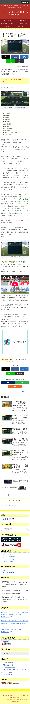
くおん (24, 623)
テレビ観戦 (5, 359)
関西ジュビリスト (8, 665)
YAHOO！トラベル (8, 559)
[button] (19, 61)
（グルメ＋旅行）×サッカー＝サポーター (15, 669)
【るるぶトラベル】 (9, 561)
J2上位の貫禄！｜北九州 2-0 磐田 (11, 629)
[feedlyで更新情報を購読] (22, 382)
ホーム (4, 361)
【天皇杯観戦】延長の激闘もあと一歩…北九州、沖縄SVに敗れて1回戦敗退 (15, 592)
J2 (11, 359)
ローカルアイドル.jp (9, 674)
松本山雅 (11, 361)
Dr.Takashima (5, 617)
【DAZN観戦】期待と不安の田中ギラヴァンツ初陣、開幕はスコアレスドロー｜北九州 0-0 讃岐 (15, 599)
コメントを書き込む (15, 500)
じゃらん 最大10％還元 (10, 557)
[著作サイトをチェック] (8, 382)
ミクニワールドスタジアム (21, 359)
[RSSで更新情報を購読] (15, 386)
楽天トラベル (7, 554)
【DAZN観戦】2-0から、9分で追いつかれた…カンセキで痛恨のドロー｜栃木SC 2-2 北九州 (14, 584)
